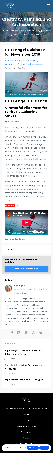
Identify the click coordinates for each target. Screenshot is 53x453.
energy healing (30, 60)
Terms (26, 420)
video (7, 68)
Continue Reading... (15, 238)
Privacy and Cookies (26, 426)
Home (26, 414)
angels (8, 60)
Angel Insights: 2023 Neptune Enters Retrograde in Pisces (23, 352)
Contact (26, 438)
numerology (11, 64)
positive (21, 64)
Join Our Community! (26, 269)
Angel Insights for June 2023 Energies (24, 379)
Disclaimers (26, 432)
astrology (16, 60)
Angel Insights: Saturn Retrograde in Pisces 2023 (23, 367)
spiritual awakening (36, 64)
